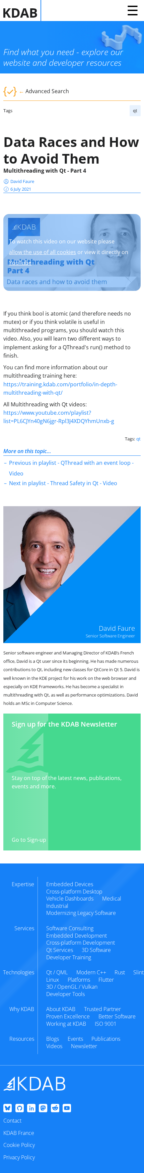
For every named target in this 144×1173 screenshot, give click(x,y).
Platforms (79, 979)
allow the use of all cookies (42, 252)
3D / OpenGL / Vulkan (71, 986)
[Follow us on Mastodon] (43, 1108)
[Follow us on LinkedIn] (31, 1108)
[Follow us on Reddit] (55, 1108)
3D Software (96, 950)
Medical (111, 898)
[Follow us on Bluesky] (7, 1108)
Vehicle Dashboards (69, 898)
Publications (105, 1038)
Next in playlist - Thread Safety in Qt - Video (63, 483)
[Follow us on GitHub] (19, 1108)
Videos (54, 1046)
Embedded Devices (69, 884)
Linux (52, 979)
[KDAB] (22, 10)
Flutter (106, 979)
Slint (138, 972)
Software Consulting (69, 928)
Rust (120, 972)
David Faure (22, 181)
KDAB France (18, 1133)
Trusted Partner (102, 1009)
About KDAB (60, 1009)
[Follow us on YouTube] (67, 1108)
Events (75, 1038)
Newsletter (84, 1046)
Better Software (117, 1016)
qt (135, 111)
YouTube (20, 262)
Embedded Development (76, 935)
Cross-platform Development (80, 942)
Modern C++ (91, 972)
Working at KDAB (66, 1023)
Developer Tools (65, 994)
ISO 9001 (106, 1023)
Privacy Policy (19, 1157)
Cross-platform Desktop (74, 891)
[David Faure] (72, 574)
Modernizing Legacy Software (81, 913)
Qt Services (59, 950)
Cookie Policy (19, 1145)
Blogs (52, 1038)
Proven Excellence (68, 1016)
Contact (12, 1120)
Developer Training (68, 957)
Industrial (57, 906)
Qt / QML (57, 972)
